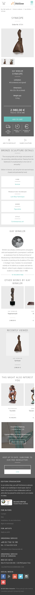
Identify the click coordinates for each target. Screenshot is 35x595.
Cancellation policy (6, 591)
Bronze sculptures (17, 9)
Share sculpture (26, 143)
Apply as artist (5, 532)
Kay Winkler (28, 9)
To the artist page (17, 274)
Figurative (17, 209)
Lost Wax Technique (17, 197)
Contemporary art (17, 221)
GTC (13, 591)
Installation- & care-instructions (11, 520)
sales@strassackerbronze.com (12, 567)
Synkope (3, 11)
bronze (17, 184)
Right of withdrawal (7, 524)
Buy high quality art (6, 9)
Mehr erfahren (17, 442)
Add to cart (17, 119)
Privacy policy (19, 588)
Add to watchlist (9, 143)
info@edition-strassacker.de (11, 549)
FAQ (2, 517)
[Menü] (11, 501)
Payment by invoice (26, 131)
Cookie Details (28, 588)
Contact (3, 514)
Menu (31, 4)
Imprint (17, 591)
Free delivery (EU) (8, 132)
